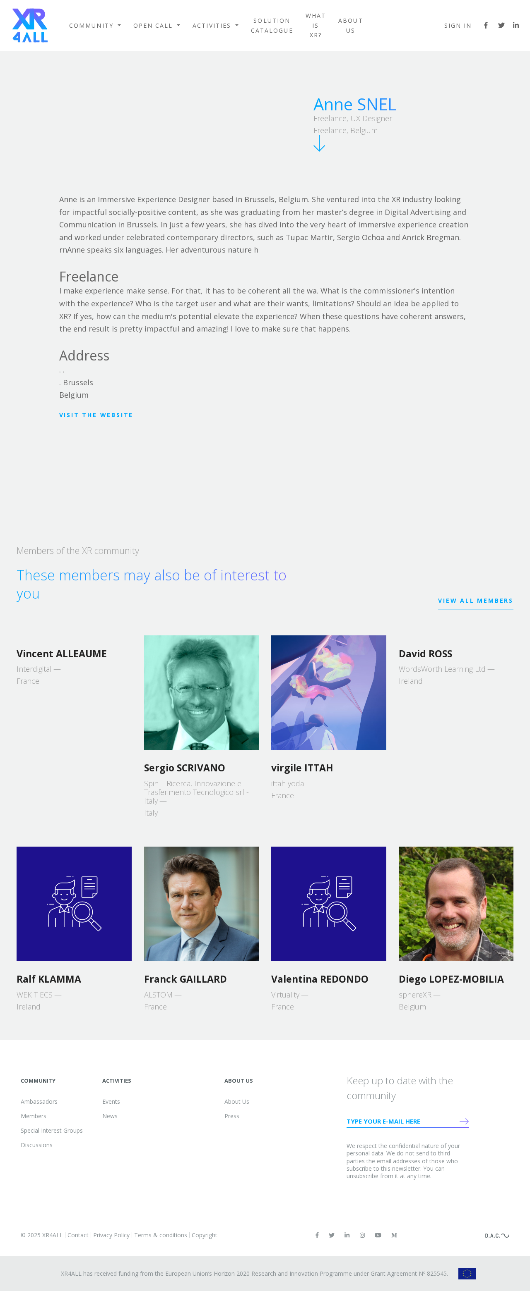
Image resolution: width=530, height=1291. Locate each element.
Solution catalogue (272, 25)
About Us (350, 25)
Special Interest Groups (52, 1130)
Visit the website (96, 415)
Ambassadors (39, 1101)
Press (231, 1116)
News (110, 1116)
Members (33, 1116)
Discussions (37, 1145)
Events (111, 1101)
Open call (154, 25)
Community (92, 25)
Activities (213, 25)
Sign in (458, 25)
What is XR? (316, 25)
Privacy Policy (111, 1235)
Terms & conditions (160, 1235)
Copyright (204, 1235)
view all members (475, 600)
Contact (78, 1235)
